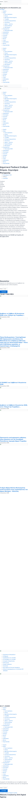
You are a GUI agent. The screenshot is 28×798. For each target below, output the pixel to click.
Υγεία (4, 40)
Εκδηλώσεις (6, 41)
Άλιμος (6, 16)
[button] (14, 181)
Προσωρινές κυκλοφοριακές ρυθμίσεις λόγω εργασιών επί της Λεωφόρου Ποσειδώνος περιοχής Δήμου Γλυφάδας (13, 439)
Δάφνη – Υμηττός (8, 24)
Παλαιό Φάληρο (8, 25)
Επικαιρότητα (6, 29)
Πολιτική (5, 35)
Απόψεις (5, 37)
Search (1, 1)
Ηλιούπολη (7, 22)
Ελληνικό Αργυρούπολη (10, 20)
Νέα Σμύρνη (7, 27)
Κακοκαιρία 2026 (8, 30)
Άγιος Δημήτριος (8, 14)
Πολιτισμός (5, 33)
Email (1, 288)
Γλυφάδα (6, 19)
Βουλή (4, 38)
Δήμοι (4, 12)
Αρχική (4, 11)
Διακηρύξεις (6, 32)
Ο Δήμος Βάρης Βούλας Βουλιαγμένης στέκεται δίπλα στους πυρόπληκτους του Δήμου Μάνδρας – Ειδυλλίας (14, 489)
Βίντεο (4, 43)
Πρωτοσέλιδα (6, 45)
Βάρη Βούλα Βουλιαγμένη (10, 17)
